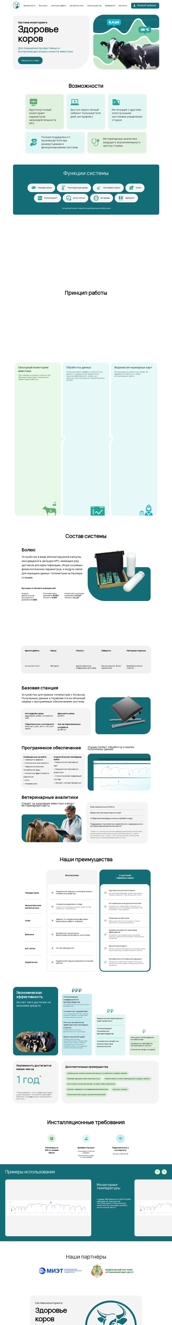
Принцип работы (58, 6)
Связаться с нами (30, 60)
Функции (43, 6)
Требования (110, 6)
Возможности (29, 6)
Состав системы (77, 6)
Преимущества (94, 6)
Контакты (123, 6)
